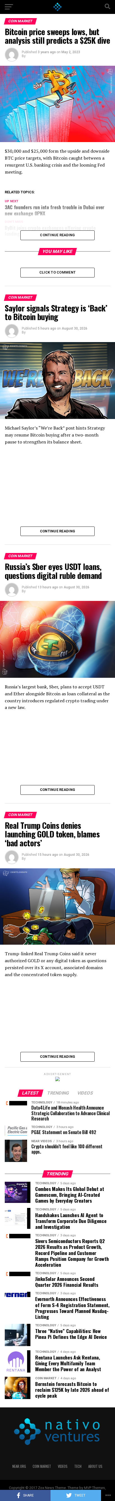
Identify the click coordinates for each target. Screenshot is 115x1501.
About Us (95, 1466)
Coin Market (42, 1466)
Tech (78, 1466)
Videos (63, 1466)
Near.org (19, 1466)
